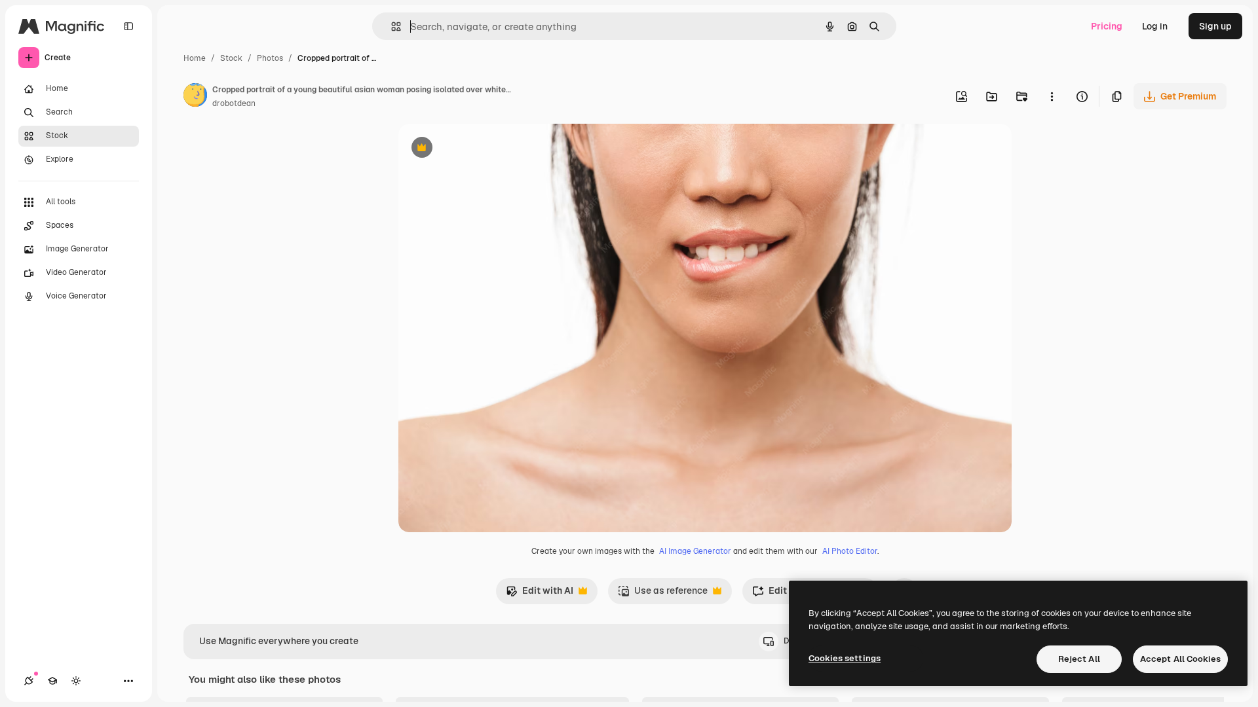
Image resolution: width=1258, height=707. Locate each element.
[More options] (1052, 96)
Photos (270, 58)
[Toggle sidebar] (128, 26)
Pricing (1106, 26)
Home (194, 58)
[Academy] (52, 680)
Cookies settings (845, 658)
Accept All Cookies (1180, 658)
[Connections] (28, 680)
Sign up (1215, 26)
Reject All (1079, 658)
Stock (231, 58)
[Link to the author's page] (195, 97)
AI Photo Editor (849, 551)
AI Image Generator (695, 551)
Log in (1155, 26)
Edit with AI (539, 594)
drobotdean (234, 103)
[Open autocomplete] (391, 26)
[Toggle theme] (76, 680)
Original (482, 149)
